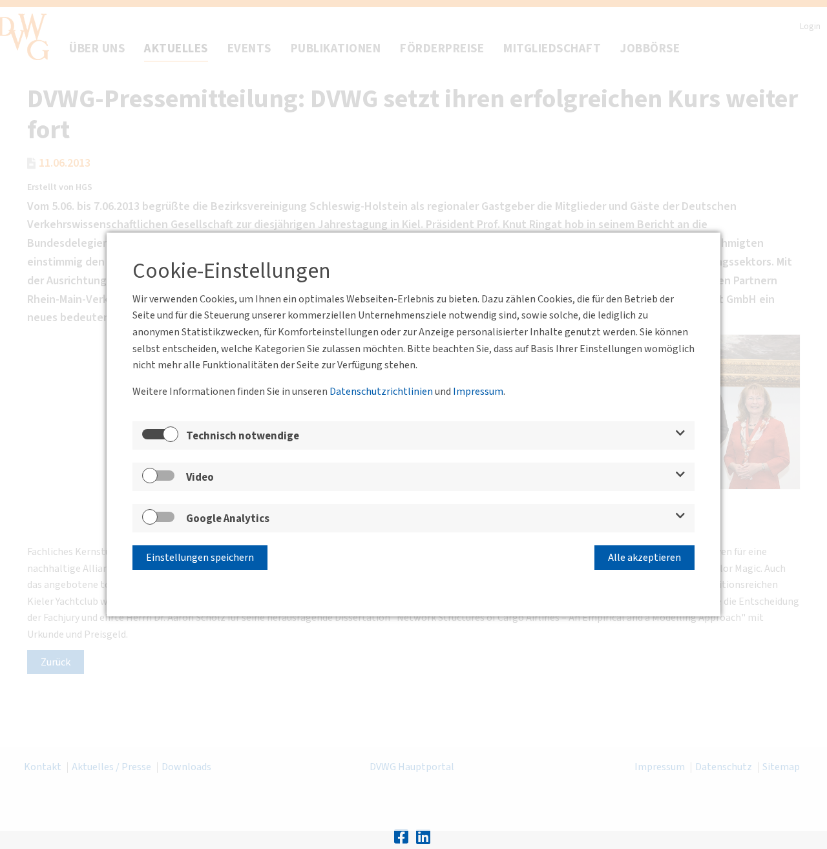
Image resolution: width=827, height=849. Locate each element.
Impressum (478, 391)
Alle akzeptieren (644, 557)
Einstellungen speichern (200, 557)
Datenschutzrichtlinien (381, 391)
